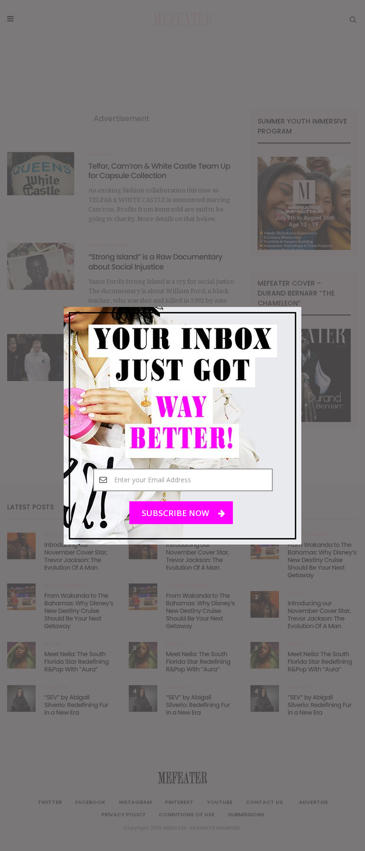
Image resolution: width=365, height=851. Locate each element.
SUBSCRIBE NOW (176, 512)
